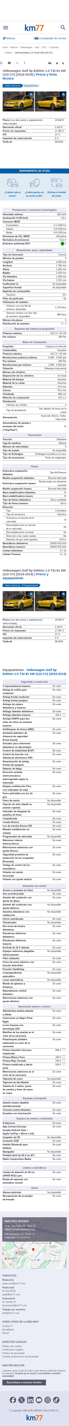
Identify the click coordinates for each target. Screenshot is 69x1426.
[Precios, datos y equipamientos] (17, 63)
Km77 (34, 27)
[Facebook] (13, 1400)
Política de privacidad (13, 1353)
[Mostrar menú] (5, 28)
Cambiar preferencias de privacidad (20, 1356)
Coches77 (7, 1326)
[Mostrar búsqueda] (63, 27)
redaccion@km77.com (13, 1283)
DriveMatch (8, 1329)
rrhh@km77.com (10, 1313)
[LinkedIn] (30, 1400)
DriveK (5, 1333)
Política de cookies (12, 1346)
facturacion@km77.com (14, 1305)
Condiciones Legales (13, 1349)
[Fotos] (9, 63)
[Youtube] (39, 1400)
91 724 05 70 (27, 1234)
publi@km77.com (11, 1294)
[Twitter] (21, 1400)
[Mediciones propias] (24, 63)
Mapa (32, 1229)
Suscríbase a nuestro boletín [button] (24, 1382)
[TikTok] (56, 1400)
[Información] (1, 63)
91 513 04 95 (23, 1237)
